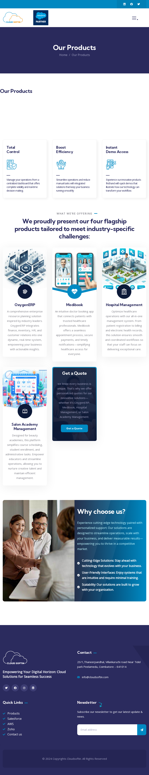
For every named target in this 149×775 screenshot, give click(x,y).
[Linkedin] (124, 4)
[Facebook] (131, 4)
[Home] (13, 18)
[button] (144, 170)
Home (63, 55)
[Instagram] (24, 687)
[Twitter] (138, 4)
